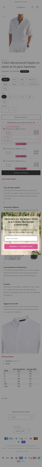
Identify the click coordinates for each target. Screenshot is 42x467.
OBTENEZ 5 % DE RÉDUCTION (21, 246)
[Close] (38, 214)
